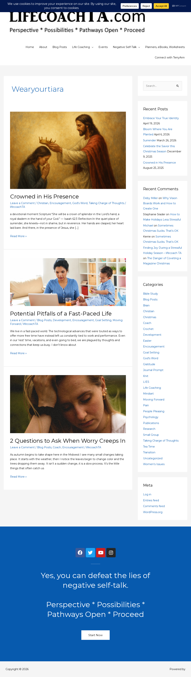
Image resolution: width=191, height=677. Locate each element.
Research (149, 429)
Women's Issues (154, 464)
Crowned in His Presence (44, 196)
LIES (146, 381)
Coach (57, 447)
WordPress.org (152, 512)
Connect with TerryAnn (170, 57)
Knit (145, 376)
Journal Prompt (153, 370)
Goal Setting (103, 320)
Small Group (151, 435)
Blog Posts (59, 47)
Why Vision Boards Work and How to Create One (160, 203)
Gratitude (149, 364)
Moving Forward (153, 399)
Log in (147, 494)
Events (103, 47)
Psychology (150, 417)
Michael (148, 225)
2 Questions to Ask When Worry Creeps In (68, 440)
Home (30, 47)
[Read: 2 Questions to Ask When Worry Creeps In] (68, 404)
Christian (42, 203)
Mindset (148, 393)
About (43, 47)
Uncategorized (152, 458)
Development (62, 320)
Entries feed (151, 500)
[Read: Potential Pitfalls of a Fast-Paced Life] (68, 281)
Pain (146, 405)
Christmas (149, 317)
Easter (147, 340)
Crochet (148, 329)
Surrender (149, 140)
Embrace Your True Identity (161, 118)
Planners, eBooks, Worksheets (165, 47)
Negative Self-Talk (125, 47)
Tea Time (149, 446)
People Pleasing (153, 411)
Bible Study (150, 293)
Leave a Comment (22, 203)
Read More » (18, 236)
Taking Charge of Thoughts (106, 203)
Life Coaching (81, 47)
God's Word (79, 203)
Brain (146, 305)
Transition (149, 452)
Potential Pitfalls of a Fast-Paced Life (61, 313)
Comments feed (154, 506)
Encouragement (60, 203)
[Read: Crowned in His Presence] (68, 150)
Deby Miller (150, 198)
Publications (151, 423)
